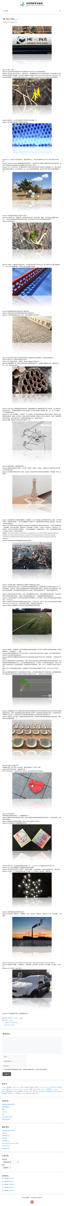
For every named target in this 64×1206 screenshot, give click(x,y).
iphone (4, 1089)
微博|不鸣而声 (8, 1018)
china (18, 1087)
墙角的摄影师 (5, 1107)
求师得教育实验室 (34, 3)
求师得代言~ (12, 1184)
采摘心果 (4, 1133)
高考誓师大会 (5, 1141)
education (41, 1087)
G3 (49, 1087)
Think (18, 1093)
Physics (9, 1091)
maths (34, 1089)
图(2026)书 (11, 1178)
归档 (3, 1165)
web (33, 1093)
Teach (4, 1093)
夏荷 (3, 1109)
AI (2, 1087)
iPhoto (8, 1089)
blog (5, 1087)
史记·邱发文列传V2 (7, 1117)
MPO (42, 1089)
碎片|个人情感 (18, 1018)
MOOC (39, 1089)
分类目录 (4, 1159)
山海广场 (4, 1112)
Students (49, 1091)
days (32, 1087)
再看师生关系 (5, 1135)
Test (14, 1093)
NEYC (6, 1020)
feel (45, 1087)
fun (47, 1087)
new (45, 1089)
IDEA (60, 1087)
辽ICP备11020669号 (36, 1197)
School (35, 1091)
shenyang (41, 1091)
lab (22, 1089)
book (9, 1087)
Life (30, 1089)
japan (16, 1089)
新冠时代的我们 (6, 1119)
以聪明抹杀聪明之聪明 (8, 1104)
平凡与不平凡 (5, 1146)
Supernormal (57, 1091)
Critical (27, 1087)
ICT (56, 1087)
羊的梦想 (4, 1138)
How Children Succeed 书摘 (10, 1143)
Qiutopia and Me (9, 1025)
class (21, 1087)
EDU (36, 1087)
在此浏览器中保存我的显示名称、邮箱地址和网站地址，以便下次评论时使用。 (26, 1069)
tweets (11, 1020)
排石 (3, 1114)
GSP (52, 1087)
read (30, 1091)
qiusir (20, 1091)
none (53, 1089)
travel (23, 1093)
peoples (4, 1091)
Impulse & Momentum (11, 1022)
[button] (60, 10)
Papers (56, 1089)
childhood (14, 1087)
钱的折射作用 (5, 1148)
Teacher (10, 1093)
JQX (20, 1089)
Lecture (26, 1089)
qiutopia (26, 1091)
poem (15, 1091)
